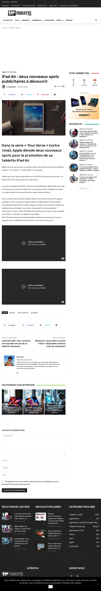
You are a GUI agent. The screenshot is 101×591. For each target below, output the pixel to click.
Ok (50, 587)
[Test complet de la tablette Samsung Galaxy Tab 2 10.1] (41, 546)
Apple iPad (53, 5)
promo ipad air (23, 313)
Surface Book (42, 5)
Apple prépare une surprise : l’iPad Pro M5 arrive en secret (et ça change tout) (33, 409)
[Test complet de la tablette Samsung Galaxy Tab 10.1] (41, 533)
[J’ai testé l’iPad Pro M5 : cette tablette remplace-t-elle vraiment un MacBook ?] (12, 402)
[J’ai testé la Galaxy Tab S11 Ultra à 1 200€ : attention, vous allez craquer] (73, 178)
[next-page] (7, 419)
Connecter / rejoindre (9, 2)
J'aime (73, 80)
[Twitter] (17, 372)
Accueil (4, 28)
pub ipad (34, 313)
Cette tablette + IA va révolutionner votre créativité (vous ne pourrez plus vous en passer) (55, 409)
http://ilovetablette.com (24, 360)
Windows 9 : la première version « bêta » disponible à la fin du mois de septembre (50, 344)
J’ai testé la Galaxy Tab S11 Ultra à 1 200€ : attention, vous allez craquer (88, 179)
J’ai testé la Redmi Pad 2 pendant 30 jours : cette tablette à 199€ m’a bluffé (89, 168)
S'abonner (95, 80)
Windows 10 (16, 5)
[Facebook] (71, 576)
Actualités (7, 20)
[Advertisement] (50, 48)
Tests (17, 20)
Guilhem (12, 87)
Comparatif (37, 20)
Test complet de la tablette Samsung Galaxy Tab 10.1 (54, 533)
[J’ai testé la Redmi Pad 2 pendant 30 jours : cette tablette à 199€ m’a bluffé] (73, 167)
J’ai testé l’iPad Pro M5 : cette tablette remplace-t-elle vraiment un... (23, 516)
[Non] (97, 584)
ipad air (12, 313)
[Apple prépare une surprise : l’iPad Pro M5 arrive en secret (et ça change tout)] (33, 402)
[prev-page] (3, 419)
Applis (59, 20)
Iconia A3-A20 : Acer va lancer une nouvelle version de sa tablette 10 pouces (16, 344)
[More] (54, 94)
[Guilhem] (4, 86)
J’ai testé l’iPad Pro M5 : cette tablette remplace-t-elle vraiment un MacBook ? (12, 409)
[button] (96, 20)
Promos (69, 20)
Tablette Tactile (14, 28)
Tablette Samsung (28, 5)
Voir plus (83, 188)
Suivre (84, 80)
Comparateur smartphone (68, 5)
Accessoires (49, 20)
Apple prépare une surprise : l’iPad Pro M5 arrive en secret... (22, 528)
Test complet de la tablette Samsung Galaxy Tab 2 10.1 (54, 546)
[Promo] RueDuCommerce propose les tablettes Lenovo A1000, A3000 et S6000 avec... (56, 518)
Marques (25, 20)
